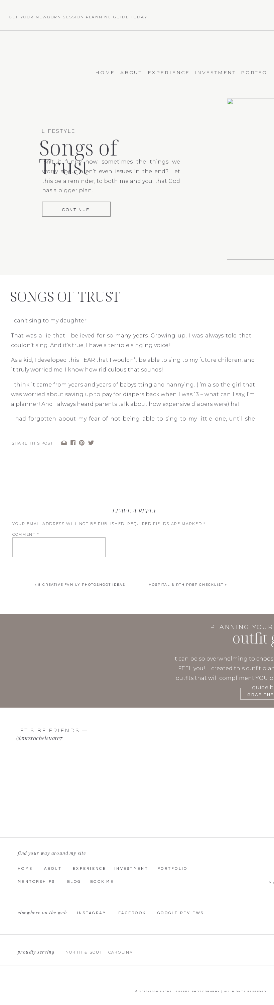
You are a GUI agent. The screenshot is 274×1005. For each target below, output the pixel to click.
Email (21, 605)
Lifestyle (58, 131)
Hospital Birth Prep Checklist (186, 584)
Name (21, 588)
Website (22, 621)
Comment (25, 534)
